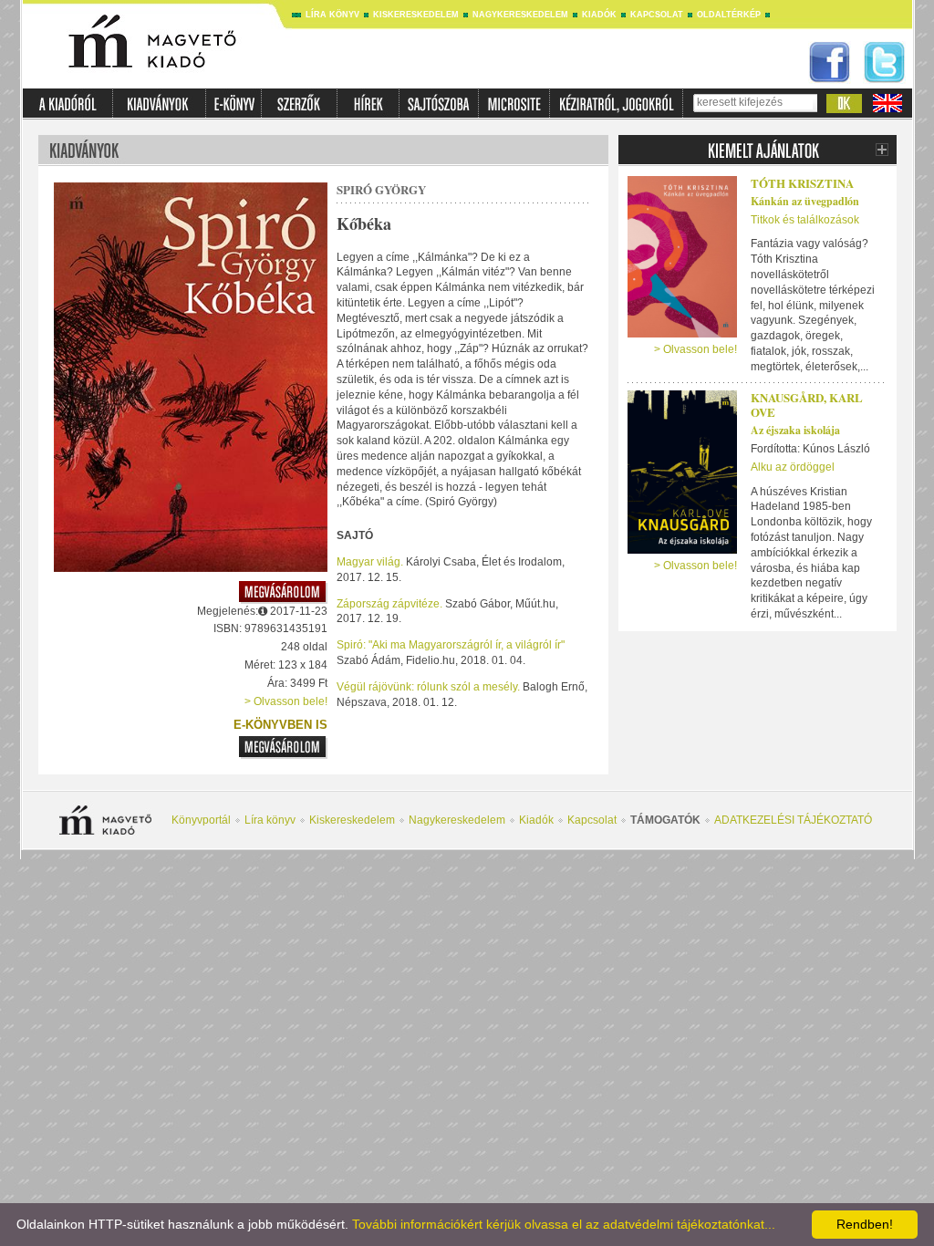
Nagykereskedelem (520, 14)
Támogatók (665, 820)
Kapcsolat (656, 14)
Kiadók (599, 14)
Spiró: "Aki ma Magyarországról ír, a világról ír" (451, 645)
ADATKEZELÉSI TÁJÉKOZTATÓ (793, 820)
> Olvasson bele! (285, 701)
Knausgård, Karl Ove (807, 405)
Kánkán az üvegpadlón (805, 201)
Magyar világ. (370, 562)
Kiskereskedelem (416, 14)
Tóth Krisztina (802, 183)
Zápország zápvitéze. (389, 603)
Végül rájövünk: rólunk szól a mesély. (428, 686)
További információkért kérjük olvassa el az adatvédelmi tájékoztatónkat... (563, 1224)
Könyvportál (201, 820)
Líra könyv (332, 14)
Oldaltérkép (729, 14)
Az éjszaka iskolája (795, 430)
